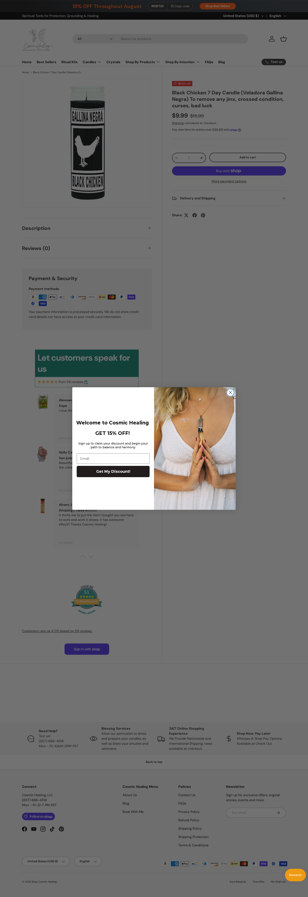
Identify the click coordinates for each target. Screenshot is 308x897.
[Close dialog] (230, 392)
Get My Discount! (113, 471)
